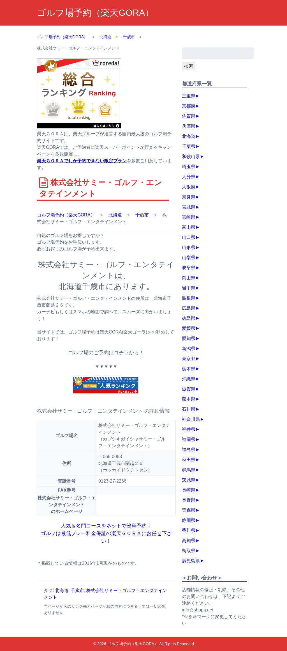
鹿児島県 (191, 560)
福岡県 (188, 439)
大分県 (188, 176)
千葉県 (188, 146)
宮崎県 (188, 217)
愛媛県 (188, 328)
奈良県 (188, 197)
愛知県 (188, 338)
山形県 (188, 247)
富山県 (188, 227)
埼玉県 (188, 166)
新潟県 (188, 348)
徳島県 (188, 318)
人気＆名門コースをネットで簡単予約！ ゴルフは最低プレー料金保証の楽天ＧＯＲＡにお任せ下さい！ (106, 533)
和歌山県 (191, 156)
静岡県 (188, 520)
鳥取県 (188, 550)
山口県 (188, 237)
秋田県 (188, 459)
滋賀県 (188, 389)
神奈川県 (191, 419)
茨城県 (188, 480)
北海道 (115, 215)
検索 (188, 66)
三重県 (188, 95)
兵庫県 (188, 126)
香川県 (188, 530)
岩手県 (188, 287)
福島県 (188, 449)
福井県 (188, 429)
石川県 (188, 409)
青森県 (188, 510)
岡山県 (188, 277)
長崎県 (188, 490)
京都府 (188, 106)
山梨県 (188, 257)
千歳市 (142, 215)
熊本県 (188, 399)
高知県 (188, 540)
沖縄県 (188, 378)
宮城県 (188, 207)
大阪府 (188, 186)
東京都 (188, 358)
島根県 (188, 298)
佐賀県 (188, 116)
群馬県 (188, 469)
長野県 (188, 500)
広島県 (188, 308)
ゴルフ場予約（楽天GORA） (95, 13)
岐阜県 (188, 267)
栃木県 (188, 368)
